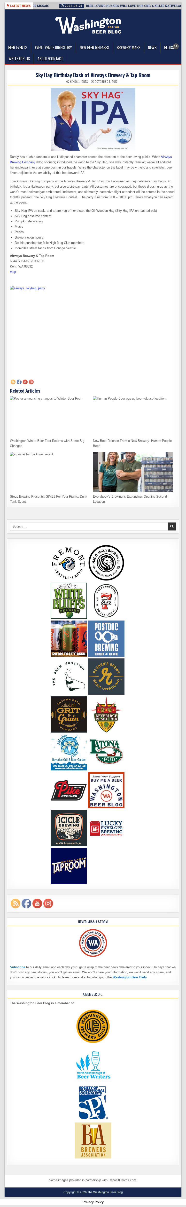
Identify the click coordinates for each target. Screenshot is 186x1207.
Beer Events (17, 47)
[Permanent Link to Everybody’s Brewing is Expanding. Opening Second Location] (133, 472)
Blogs (169, 47)
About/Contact (50, 59)
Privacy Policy (93, 1202)
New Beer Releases (94, 47)
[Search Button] (176, 46)
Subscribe (17, 967)
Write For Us (19, 59)
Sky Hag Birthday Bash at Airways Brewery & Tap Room (93, 75)
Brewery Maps (128, 47)
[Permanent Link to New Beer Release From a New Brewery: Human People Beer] (133, 416)
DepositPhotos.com (122, 1180)
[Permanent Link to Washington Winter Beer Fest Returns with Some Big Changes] (50, 416)
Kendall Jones (79, 81)
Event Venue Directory (53, 47)
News (152, 47)
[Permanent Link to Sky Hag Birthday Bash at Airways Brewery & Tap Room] (93, 119)
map (13, 272)
